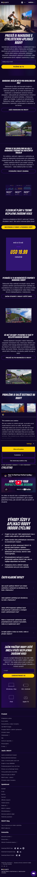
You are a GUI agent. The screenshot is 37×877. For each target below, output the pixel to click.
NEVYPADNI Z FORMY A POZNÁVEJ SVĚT (19, 227)
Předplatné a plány (6, 718)
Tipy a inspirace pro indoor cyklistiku (11, 825)
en (2, 866)
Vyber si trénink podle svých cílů (10, 760)
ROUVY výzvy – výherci (7, 777)
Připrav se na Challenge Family (9, 769)
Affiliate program (5, 800)
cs (4, 866)
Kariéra (3, 794)
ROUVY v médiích (5, 808)
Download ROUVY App (7, 848)
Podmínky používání (6, 816)
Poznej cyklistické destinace (8, 757)
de (6, 866)
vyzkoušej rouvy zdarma (18, 171)
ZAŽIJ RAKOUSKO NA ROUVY (18, 110)
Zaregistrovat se (18, 675)
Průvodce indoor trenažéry (8, 780)
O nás (2, 791)
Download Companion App (8, 851)
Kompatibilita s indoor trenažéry (10, 724)
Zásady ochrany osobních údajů (22, 862)
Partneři (3, 797)
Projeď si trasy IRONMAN (8, 763)
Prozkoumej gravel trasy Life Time (10, 766)
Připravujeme (5, 743)
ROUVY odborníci (5, 828)
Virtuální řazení (5, 732)
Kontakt (3, 788)
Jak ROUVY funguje (6, 726)
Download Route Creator (7, 855)
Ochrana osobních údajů (7, 814)
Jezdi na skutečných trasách (9, 755)
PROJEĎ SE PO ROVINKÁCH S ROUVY (18, 358)
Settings (29, 443)
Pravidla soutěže (7, 864)
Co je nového (4, 721)
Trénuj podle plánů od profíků (9, 771)
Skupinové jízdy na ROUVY (8, 774)
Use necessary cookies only (18, 460)
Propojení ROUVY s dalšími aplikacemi (11, 729)
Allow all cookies (18, 449)
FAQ (2, 738)
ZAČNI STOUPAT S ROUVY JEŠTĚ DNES (18, 296)
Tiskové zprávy (5, 802)
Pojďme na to (18, 67)
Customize (17, 455)
